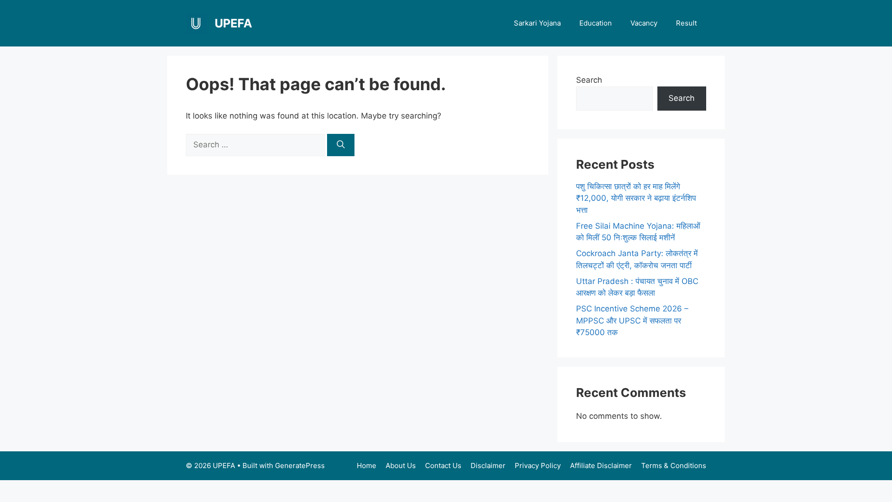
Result (686, 23)
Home (366, 465)
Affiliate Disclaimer (601, 465)
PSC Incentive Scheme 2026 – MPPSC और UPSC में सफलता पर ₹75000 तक (632, 320)
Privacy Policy (538, 465)
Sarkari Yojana (537, 23)
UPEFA (233, 23)
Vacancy (643, 23)
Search (589, 80)
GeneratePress (300, 465)
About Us (401, 465)
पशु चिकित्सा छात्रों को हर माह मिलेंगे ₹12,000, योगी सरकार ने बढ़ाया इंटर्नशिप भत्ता (636, 198)
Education (595, 23)
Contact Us (443, 465)
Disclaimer (488, 465)
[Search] (340, 145)
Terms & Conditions (673, 465)
